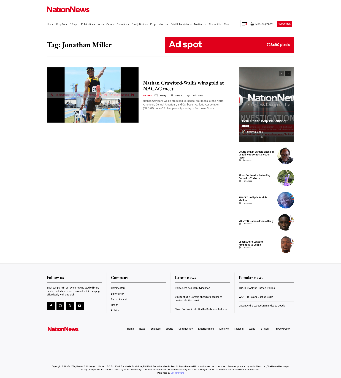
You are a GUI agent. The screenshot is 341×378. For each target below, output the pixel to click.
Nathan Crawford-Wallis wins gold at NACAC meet (183, 85)
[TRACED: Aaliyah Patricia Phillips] (285, 200)
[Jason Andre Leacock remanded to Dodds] (285, 244)
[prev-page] (281, 73)
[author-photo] (156, 95)
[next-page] (288, 73)
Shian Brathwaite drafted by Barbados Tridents (254, 177)
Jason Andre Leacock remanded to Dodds (251, 243)
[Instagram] (60, 306)
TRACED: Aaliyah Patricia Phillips (257, 288)
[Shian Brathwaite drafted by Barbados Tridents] (285, 178)
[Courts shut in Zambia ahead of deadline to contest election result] (285, 155)
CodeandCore (177, 373)
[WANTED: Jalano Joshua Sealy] (285, 222)
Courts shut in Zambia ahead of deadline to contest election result (256, 154)
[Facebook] (51, 306)
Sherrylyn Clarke (255, 132)
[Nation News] (68, 9)
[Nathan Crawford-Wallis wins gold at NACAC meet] (93, 95)
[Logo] (75, 329)
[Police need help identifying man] (266, 104)
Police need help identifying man (192, 288)
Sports (147, 95)
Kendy (163, 95)
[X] (70, 306)
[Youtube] (80, 306)
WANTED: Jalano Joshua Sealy (256, 221)
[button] (244, 23)
